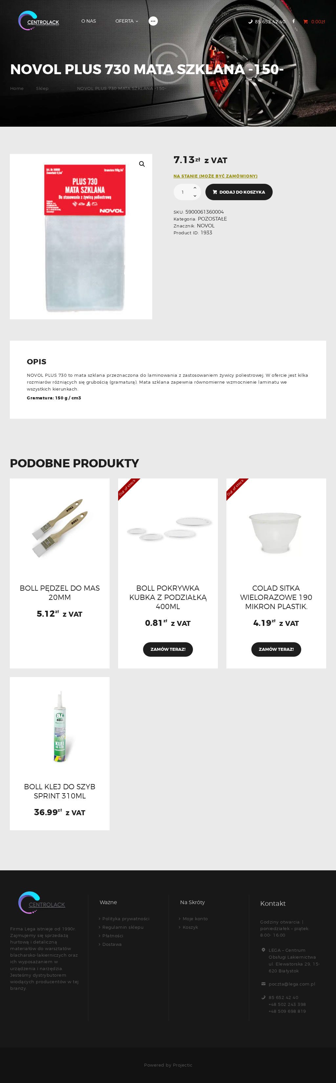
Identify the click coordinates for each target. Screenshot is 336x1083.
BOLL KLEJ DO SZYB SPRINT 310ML (59, 791)
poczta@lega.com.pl (292, 984)
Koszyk (190, 927)
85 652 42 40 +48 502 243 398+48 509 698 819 (287, 1004)
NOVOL (206, 226)
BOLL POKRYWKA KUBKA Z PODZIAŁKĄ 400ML (168, 597)
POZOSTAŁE (212, 219)
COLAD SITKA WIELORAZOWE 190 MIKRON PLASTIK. (276, 597)
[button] (142, 164)
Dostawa (112, 944)
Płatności (112, 935)
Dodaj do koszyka (242, 192)
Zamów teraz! (168, 649)
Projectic (183, 1065)
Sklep (42, 88)
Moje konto (195, 918)
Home (17, 88)
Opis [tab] (37, 362)
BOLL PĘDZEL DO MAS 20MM (60, 593)
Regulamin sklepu (122, 927)
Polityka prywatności (125, 918)
